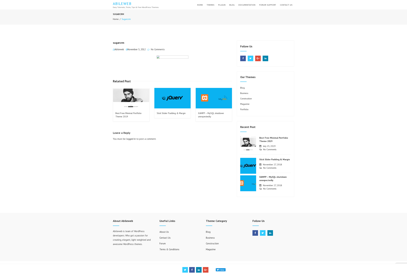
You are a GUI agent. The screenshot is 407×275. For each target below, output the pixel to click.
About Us (164, 231)
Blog (232, 5)
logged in (131, 138)
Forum (162, 243)
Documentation (246, 5)
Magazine (244, 104)
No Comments (158, 49)
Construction (246, 98)
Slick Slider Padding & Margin (171, 113)
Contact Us (286, 5)
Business (244, 93)
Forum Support (267, 5)
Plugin (222, 5)
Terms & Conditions (169, 249)
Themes (210, 5)
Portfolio (244, 109)
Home (200, 5)
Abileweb (122, 3)
